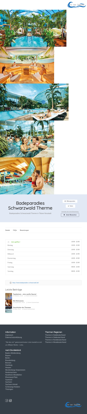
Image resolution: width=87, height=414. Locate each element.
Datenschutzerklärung (13, 337)
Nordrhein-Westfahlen (13, 375)
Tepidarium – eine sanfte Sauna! (24, 294)
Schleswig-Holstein (12, 387)
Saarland (8, 380)
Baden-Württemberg (12, 353)
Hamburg (8, 365)
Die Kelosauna (18, 301)
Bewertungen (24, 230)
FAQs (15, 230)
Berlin (7, 358)
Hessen (8, 367)
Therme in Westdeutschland (55, 342)
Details (7, 230)
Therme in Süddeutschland (55, 335)
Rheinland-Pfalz (11, 377)
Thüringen (9, 389)
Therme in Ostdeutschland (55, 337)
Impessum (9, 335)
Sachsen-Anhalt (11, 384)
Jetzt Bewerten (71, 215)
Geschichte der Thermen (22, 307)
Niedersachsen (11, 372)
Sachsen (8, 382)
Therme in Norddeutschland (55, 340)
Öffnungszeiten (71, 201)
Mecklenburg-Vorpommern (15, 370)
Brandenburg (10, 360)
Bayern (8, 355)
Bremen (8, 363)
